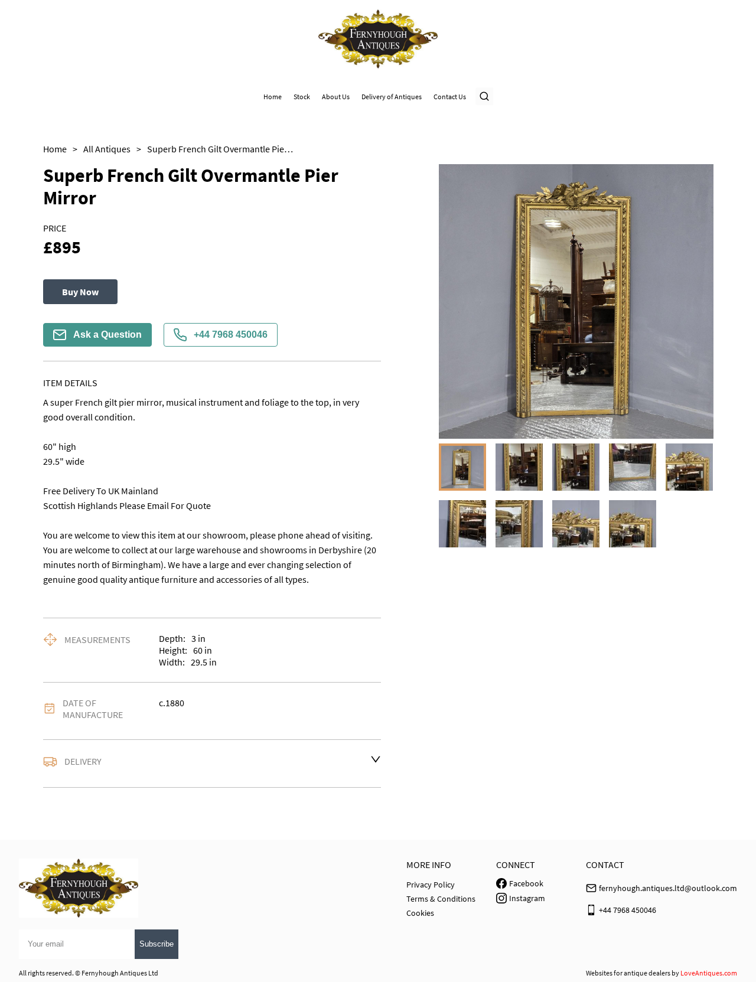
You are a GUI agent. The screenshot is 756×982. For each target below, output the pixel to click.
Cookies (420, 913)
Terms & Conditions (440, 898)
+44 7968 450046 (231, 334)
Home (272, 96)
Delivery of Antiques (391, 96)
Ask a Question (107, 334)
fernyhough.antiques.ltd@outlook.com (668, 888)
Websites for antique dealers (628, 972)
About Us (336, 96)
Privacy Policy (430, 884)
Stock (302, 96)
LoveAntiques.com (708, 972)
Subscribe (156, 943)
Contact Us (450, 96)
